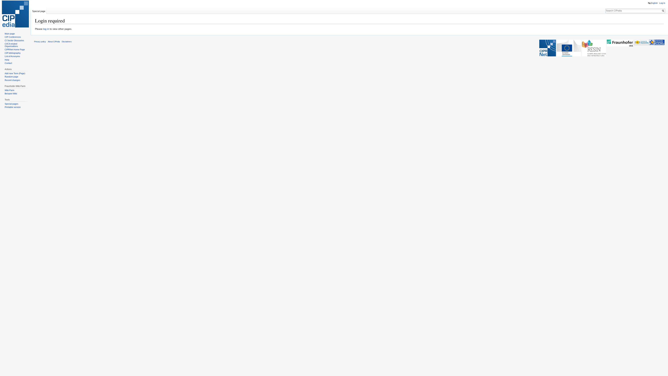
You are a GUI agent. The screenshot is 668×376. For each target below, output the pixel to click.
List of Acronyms (12, 56)
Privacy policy (40, 42)
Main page (10, 34)
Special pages (11, 104)
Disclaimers (67, 42)
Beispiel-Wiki (11, 93)
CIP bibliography (13, 53)
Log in (662, 3)
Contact (8, 63)
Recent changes (12, 80)
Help (7, 60)
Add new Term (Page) (15, 73)
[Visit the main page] (15, 14)
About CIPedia (54, 42)
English (654, 3)
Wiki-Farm (9, 90)
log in (46, 29)
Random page (11, 77)
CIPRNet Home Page (15, 49)
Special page (38, 11)
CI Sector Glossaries (14, 40)
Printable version (13, 107)
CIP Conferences (13, 37)
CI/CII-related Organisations (11, 45)
